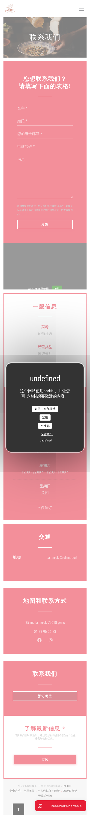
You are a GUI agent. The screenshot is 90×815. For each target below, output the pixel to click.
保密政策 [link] (47, 434)
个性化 (45, 426)
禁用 (45, 417)
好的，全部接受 (45, 409)
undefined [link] (46, 440)
